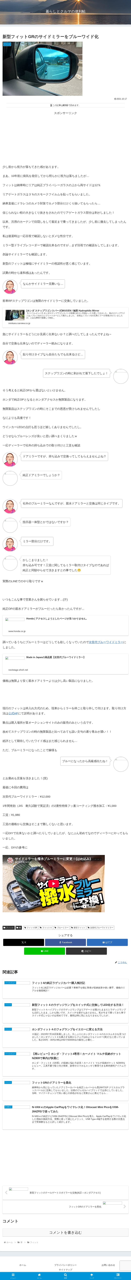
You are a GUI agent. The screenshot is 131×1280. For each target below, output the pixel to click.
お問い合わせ (108, 1265)
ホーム (22, 1265)
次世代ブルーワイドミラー (106, 642)
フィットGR (32, 928)
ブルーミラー (63, 928)
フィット (10, 928)
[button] (86, 951)
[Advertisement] (65, 138)
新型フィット (79, 928)
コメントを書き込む (65, 1233)
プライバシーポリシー (65, 1265)
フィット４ (47, 928)
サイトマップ (65, 1269)
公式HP (13, 713)
